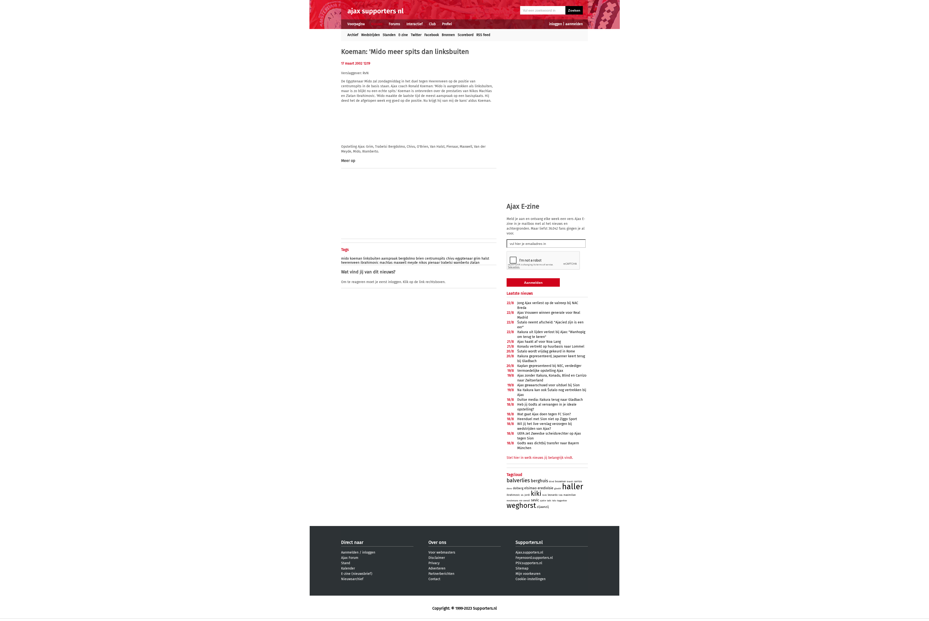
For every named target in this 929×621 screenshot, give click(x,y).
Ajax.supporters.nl (529, 552)
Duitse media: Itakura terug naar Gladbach (550, 400)
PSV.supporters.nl (529, 563)
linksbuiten (371, 258)
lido (560, 495)
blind (551, 481)
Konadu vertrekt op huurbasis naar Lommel (550, 346)
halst (485, 258)
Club (432, 24)
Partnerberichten (441, 574)
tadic (549, 501)
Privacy (434, 563)
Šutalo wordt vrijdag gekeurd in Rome (546, 351)
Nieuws (376, 24)
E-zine (403, 35)
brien (420, 258)
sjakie (543, 500)
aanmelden (574, 24)
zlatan (474, 263)
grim (477, 258)
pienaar (434, 263)
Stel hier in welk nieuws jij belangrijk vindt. (540, 458)
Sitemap (522, 568)
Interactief (414, 24)
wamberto (461, 263)
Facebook (431, 35)
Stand (345, 563)
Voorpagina (356, 24)
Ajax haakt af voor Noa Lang (539, 342)
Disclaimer (436, 558)
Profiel (447, 24)
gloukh (557, 488)
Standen (389, 35)
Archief (352, 35)
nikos (423, 263)
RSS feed (483, 35)
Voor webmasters (441, 552)
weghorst (521, 505)
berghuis (539, 480)
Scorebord (465, 35)
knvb (544, 495)
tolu (554, 500)
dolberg (518, 488)
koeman (356, 258)
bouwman (560, 481)
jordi (527, 495)
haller (572, 486)
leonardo (553, 495)
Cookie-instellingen (531, 579)
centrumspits (435, 258)
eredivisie (545, 488)
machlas (386, 263)
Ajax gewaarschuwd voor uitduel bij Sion (548, 385)
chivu (450, 258)
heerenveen (350, 263)
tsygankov (562, 500)
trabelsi (447, 263)
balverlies (518, 480)
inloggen (555, 24)
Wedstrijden (370, 35)
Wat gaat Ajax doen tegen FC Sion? (544, 414)
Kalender (348, 568)
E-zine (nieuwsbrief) (356, 574)
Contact (434, 579)
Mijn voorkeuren (528, 574)
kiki (536, 493)
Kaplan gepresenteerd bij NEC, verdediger (549, 366)
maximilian (569, 495)
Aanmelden (350, 552)
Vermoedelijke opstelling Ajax (540, 371)
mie (520, 501)
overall (526, 500)
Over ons (437, 542)
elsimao (530, 488)
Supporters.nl (529, 542)
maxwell (400, 263)
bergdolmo (406, 258)
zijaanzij (543, 507)
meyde (412, 263)
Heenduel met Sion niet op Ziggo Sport (547, 419)
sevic (535, 500)
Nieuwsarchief (352, 579)
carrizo (578, 481)
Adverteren (436, 568)
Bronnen (448, 35)
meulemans (512, 500)
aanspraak (389, 258)
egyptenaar (464, 258)
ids (522, 495)
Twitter (416, 35)
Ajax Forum (349, 558)
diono (509, 489)
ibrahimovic (369, 263)
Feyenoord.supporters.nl (534, 558)
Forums (394, 24)
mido (345, 258)
